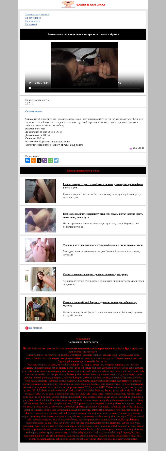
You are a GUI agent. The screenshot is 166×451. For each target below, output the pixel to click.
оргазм (64, 144)
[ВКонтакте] (27, 160)
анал (72, 144)
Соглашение (75, 341)
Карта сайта (91, 341)
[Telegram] (56, 160)
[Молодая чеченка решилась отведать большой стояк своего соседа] (40, 249)
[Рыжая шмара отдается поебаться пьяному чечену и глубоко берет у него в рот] (40, 190)
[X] (39, 160)
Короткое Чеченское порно (54, 141)
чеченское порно (42, 144)
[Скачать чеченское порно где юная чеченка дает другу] (40, 279)
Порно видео (32, 20)
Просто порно (33, 17)
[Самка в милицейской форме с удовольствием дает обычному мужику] (40, 308)
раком (79, 144)
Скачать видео (33, 111)
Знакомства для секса (37, 14)
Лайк (136, 147)
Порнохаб (31, 24)
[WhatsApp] (50, 160)
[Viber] (44, 160)
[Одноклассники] (33, 160)
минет (56, 144)
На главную (35, 327)
